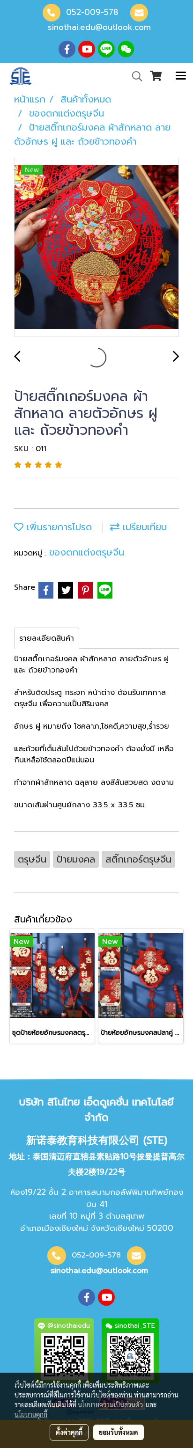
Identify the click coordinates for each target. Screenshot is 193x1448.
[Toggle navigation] (181, 76)
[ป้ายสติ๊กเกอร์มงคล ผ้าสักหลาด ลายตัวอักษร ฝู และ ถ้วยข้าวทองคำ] (96, 247)
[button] (134, 76)
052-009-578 (92, 12)
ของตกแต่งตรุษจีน (86, 552)
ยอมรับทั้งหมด (118, 1432)
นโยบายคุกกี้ (31, 1414)
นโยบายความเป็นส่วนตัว (110, 1404)
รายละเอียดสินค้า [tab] (46, 638)
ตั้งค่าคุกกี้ (69, 1432)
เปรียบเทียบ (143, 527)
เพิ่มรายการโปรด (57, 527)
